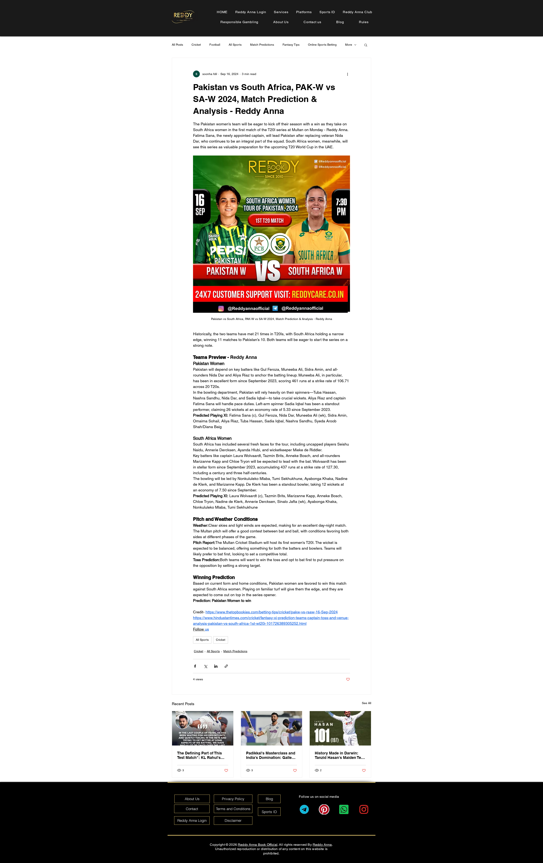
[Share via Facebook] (195, 666)
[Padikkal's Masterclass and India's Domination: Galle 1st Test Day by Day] (271, 728)
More (348, 44)
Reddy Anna (322, 845)
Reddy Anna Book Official (257, 845)
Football (214, 44)
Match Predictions (262, 44)
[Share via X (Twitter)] (205, 666)
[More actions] (347, 73)
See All (366, 703)
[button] (363, 22)
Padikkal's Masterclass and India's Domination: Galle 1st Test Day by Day (270, 755)
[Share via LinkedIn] (216, 666)
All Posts (177, 44)
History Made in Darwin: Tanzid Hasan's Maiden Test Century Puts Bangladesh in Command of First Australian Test (340, 755)
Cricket (196, 44)
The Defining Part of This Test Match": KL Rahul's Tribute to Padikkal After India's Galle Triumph (199, 755)
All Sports (235, 44)
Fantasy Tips (291, 44)
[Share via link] (226, 666)
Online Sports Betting (322, 44)
